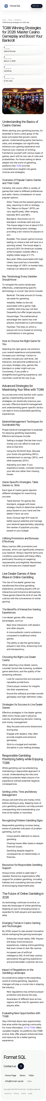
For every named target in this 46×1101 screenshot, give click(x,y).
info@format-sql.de (14, 1081)
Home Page (10, 1075)
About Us (8, 1093)
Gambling (17, 20)
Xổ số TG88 (29, 1027)
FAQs (31, 1075)
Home (4, 20)
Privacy (16, 1093)
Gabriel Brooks (10, 51)
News (10, 20)
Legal (30, 1093)
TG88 (19, 165)
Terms (23, 1093)
